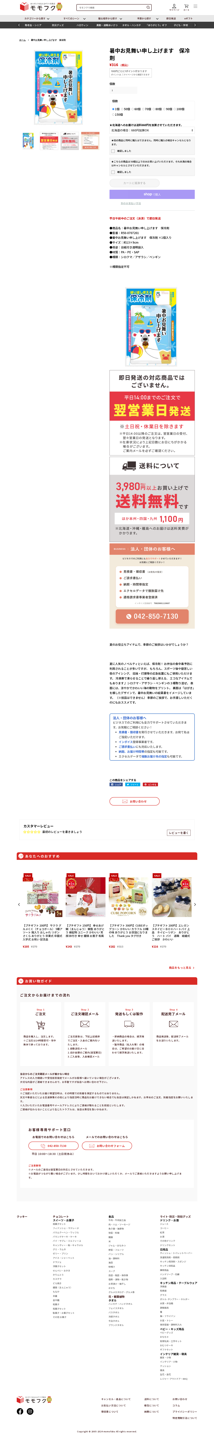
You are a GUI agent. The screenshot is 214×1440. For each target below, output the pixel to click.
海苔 (111, 1262)
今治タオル (114, 1320)
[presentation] (19, 904)
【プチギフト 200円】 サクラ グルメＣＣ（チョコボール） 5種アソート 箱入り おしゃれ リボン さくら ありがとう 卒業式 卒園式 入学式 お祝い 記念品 (42, 932)
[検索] (148, 7)
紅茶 (162, 1232)
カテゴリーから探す (35, 18)
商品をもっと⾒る (180, 968)
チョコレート (61, 1216)
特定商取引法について (185, 1418)
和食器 (163, 1290)
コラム (176, 1405)
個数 (112, 84)
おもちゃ (164, 1336)
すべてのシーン (71, 18)
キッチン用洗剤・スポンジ (173, 1261)
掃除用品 (164, 1270)
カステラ (57, 1279)
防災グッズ (58, 25)
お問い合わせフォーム (111, 1146)
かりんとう (58, 1274)
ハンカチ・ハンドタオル (120, 1303)
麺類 (111, 1237)
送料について (151, 1399)
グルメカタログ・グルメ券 (122, 1292)
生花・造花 (165, 1374)
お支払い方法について (113, 1405)
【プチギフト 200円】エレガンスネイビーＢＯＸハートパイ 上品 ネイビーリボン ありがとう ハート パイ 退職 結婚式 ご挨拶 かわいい (172, 932)
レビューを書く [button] (179, 833)
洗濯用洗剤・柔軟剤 (170, 1257)
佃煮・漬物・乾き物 (118, 1279)
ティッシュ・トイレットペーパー (176, 1253)
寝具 (162, 1370)
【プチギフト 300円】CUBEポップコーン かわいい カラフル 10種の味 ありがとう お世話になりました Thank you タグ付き (128, 931)
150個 (119, 114)
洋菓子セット (59, 1266)
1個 (117, 109)
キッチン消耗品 (167, 1265)
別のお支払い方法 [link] (131, 203)
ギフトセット (166, 1349)
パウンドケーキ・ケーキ (65, 1236)
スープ (112, 1271)
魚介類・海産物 (116, 1228)
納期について (151, 1411)
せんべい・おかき (61, 1270)
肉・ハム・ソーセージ (119, 1224)
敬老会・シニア (33, 25)
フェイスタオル (116, 1308)
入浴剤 (163, 1278)
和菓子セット (59, 1308)
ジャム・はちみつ (117, 1245)
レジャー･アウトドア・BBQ (173, 1378)
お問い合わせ (138, 801)
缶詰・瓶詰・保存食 (118, 1275)
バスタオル (114, 1312)
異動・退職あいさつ (107, 25)
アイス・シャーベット (63, 1257)
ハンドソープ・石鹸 (169, 1274)
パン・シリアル (116, 1254)
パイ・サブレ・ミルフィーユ (67, 1240)
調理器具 (164, 1307)
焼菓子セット (59, 1223)
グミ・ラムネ (59, 1249)
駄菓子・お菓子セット (64, 1312)
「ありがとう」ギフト (156, 25)
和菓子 (56, 1304)
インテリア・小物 (168, 1361)
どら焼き (57, 1283)
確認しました (124, 150)
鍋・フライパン (167, 1316)
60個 (137, 109)
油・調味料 (114, 1258)
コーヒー (164, 1228)
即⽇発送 (171, 18)
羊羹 (55, 1296)
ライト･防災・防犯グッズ (175, 1216)
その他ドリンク (167, 1240)
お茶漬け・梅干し (117, 1283)
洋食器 (163, 1286)
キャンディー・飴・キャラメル (68, 1245)
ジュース (164, 1223)
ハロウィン (82, 25)
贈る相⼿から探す (107, 18)
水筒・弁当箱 (166, 1303)
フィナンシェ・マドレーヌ (66, 1228)
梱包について (151, 1405)
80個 (158, 109)
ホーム (22, 40)
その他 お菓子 (59, 1317)
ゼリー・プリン (60, 1253)
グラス (163, 1295)
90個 (169, 109)
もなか (56, 1291)
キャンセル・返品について (116, 1399)
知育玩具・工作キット (171, 1341)
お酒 (162, 1236)
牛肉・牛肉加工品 (117, 1220)
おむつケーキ (166, 1345)
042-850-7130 (57, 1146)
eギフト (188, 18)
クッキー (22, 1216)
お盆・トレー (166, 1320)
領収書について (110, 1411)
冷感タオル (114, 1316)
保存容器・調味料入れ (171, 1324)
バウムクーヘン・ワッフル (66, 1232)
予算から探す (144, 18)
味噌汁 (112, 1266)
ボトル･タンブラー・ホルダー (174, 1299)
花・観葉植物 (117, 1297)
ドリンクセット (167, 1245)
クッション (165, 1366)
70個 (148, 109)
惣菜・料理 (114, 1232)
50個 (127, 109)
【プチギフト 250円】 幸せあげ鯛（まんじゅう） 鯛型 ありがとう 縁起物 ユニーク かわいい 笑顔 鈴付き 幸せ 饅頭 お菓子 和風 (85, 931)
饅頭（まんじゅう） (62, 1287)
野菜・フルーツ (116, 1249)
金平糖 (56, 1300)
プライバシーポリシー (185, 1411)
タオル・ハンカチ (131, 25)
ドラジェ (57, 1262)
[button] (19, 25)
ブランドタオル (116, 1325)
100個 (180, 109)
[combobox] (114, 7)
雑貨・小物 (165, 1357)
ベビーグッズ (166, 1332)
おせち (112, 1288)
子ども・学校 (181, 25)
